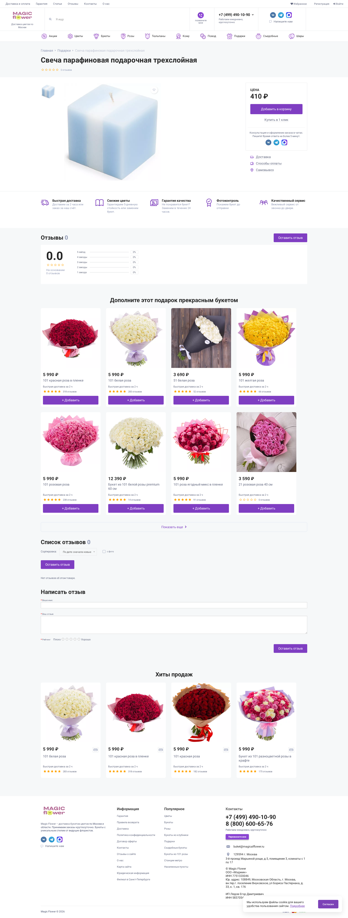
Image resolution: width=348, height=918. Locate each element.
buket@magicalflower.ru (248, 846)
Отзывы (73, 3)
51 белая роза (184, 380)
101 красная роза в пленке (63, 380)
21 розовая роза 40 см (255, 484)
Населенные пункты (176, 866)
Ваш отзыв (47, 614)
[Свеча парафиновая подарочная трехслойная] (112, 132)
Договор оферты (127, 841)
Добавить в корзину (276, 109)
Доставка (263, 157)
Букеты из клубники (176, 835)
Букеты (168, 822)
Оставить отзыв (290, 238)
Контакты (90, 3)
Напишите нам (283, 21)
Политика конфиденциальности (136, 835)
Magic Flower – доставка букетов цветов (65, 823)
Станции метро (173, 860)
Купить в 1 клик (276, 120)
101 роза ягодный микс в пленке (198, 484)
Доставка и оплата (18, 3)
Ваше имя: (47, 600)
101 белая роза (119, 380)
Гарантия (41, 3)
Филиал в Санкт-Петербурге (133, 879)
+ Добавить (71, 400)
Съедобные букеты (175, 847)
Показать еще (172, 527)
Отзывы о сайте (126, 854)
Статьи (57, 3)
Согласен (328, 904)
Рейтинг (46, 639)
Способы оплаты (269, 163)
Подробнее (297, 906)
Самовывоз (265, 170)
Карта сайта (124, 866)
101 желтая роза (251, 380)
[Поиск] (51, 19)
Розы (167, 828)
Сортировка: (49, 551)
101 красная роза (186, 756)
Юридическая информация (133, 873)
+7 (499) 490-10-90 (234, 15)
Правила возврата (128, 822)
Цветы (168, 816)
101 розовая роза (56, 484)
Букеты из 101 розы (176, 854)
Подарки (169, 841)
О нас (106, 3)
